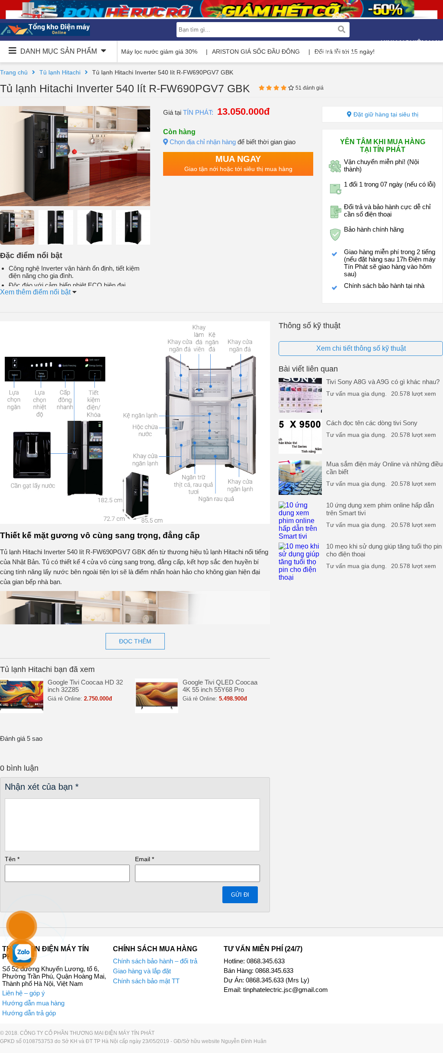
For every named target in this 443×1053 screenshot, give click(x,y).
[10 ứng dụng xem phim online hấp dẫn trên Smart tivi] (300, 536)
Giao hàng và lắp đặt (142, 971)
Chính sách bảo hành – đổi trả (155, 961)
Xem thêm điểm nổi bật (36, 292)
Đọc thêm (135, 641)
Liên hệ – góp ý (23, 993)
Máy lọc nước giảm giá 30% (159, 51)
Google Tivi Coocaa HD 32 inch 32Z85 (85, 685)
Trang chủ (14, 72)
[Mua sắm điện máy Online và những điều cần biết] (300, 492)
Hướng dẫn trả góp (29, 1013)
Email (144, 859)
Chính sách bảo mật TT (146, 981)
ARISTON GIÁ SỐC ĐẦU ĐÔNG (256, 51)
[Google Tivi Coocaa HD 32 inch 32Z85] (21, 710)
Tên (12, 859)
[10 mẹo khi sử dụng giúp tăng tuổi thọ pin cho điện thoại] (300, 577)
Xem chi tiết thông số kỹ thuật (361, 348)
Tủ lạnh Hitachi (59, 72)
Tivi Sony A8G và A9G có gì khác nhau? (383, 381)
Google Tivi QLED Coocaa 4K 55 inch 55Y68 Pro (220, 685)
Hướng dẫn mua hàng (33, 1003)
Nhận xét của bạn (42, 786)
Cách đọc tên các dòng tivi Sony (371, 422)
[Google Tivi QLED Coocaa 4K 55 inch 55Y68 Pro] (156, 710)
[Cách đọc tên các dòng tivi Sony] (300, 451)
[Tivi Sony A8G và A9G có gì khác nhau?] (300, 410)
